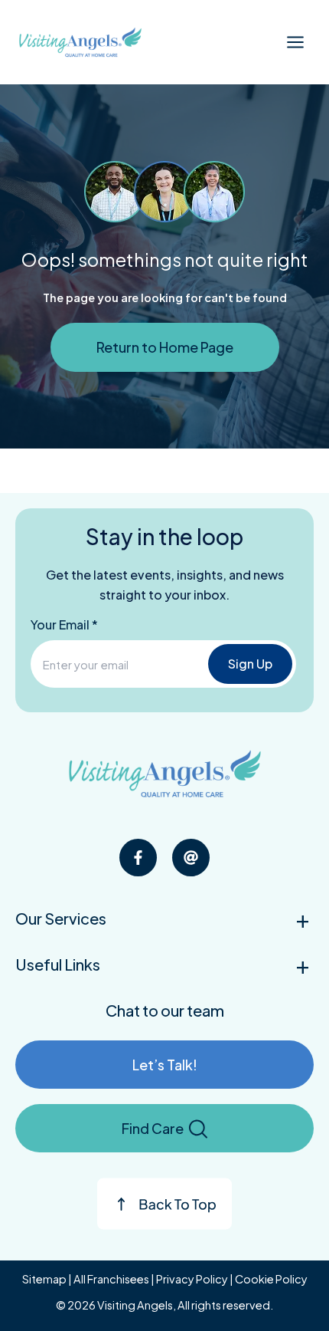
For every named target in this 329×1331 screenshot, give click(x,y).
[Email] (191, 857)
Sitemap (44, 1279)
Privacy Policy (192, 1279)
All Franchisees (111, 1279)
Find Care (153, 1128)
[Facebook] (138, 857)
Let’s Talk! (164, 1064)
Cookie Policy (271, 1279)
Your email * (64, 625)
